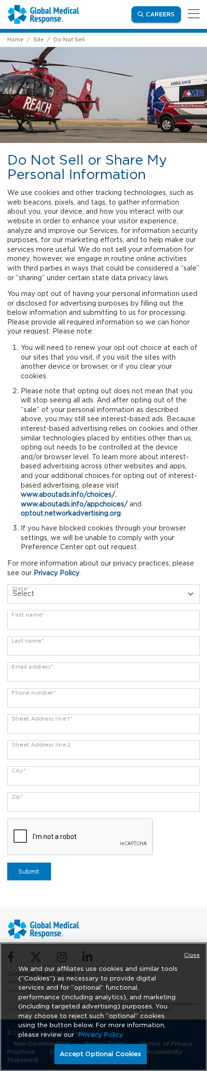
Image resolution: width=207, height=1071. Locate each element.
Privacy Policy (56, 573)
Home (15, 39)
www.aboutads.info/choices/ (68, 494)
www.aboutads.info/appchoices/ (74, 504)
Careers (163, 14)
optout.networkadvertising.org (71, 513)
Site (38, 39)
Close (192, 955)
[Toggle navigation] (192, 14)
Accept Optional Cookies (101, 1054)
